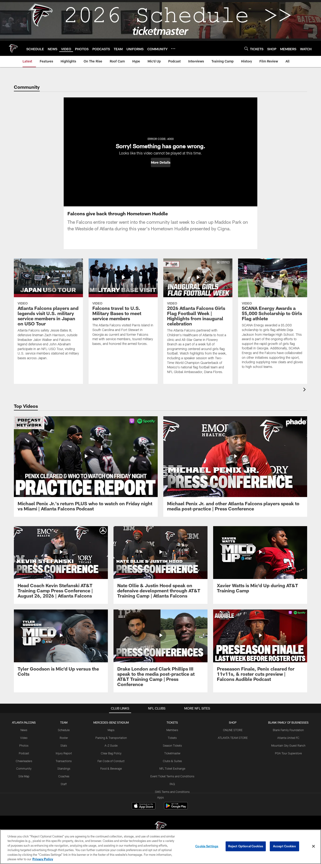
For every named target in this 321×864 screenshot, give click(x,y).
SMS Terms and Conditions (172, 791)
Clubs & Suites (172, 761)
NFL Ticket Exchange (172, 768)
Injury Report (64, 753)
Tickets (172, 737)
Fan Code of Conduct (111, 761)
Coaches (63, 776)
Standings (63, 768)
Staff (64, 784)
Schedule (64, 730)
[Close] (313, 846)
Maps (111, 730)
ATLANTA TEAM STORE (233, 737)
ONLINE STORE (233, 730)
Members (172, 730)
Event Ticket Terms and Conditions (172, 776)
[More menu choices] (173, 48)
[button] (160, 162)
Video (23, 737)
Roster (64, 737)
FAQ (172, 784)
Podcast (24, 753)
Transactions (64, 761)
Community (23, 768)
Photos (23, 745)
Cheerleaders (24, 761)
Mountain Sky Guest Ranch (288, 745)
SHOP (233, 722)
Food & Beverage (111, 768)
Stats (63, 745)
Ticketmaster (172, 753)
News (23, 730)
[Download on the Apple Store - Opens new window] (143, 806)
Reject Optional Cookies (245, 846)
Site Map (23, 776)
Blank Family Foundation (288, 730)
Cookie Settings (206, 846)
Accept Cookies (284, 846)
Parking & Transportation (111, 737)
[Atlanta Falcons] (160, 827)
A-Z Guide (111, 745)
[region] (160, 846)
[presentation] (305, 390)
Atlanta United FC (288, 737)
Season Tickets (172, 745)
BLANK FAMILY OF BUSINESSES (288, 722)
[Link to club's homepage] (13, 48)
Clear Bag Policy (111, 753)
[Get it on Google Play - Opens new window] (176, 808)
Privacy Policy (42, 859)
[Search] (246, 48)
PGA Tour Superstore (288, 753)
